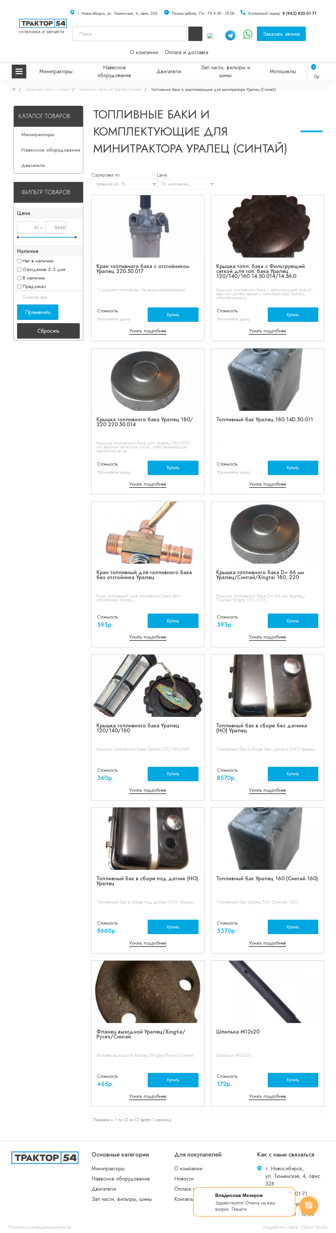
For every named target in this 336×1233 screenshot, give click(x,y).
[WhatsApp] (213, 34)
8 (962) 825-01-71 (300, 13)
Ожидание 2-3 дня (44, 269)
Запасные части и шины (46, 90)
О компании (144, 52)
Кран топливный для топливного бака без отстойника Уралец (144, 575)
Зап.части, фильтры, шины (122, 1199)
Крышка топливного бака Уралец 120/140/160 (137, 728)
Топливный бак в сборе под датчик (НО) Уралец (147, 881)
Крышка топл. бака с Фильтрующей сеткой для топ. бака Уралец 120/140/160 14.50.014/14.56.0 (260, 271)
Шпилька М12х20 (238, 1031)
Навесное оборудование (114, 71)
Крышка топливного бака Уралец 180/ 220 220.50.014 (144, 422)
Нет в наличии (38, 261)
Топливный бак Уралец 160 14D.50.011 (264, 419)
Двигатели (169, 71)
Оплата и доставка (186, 52)
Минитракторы (56, 71)
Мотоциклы (283, 71)
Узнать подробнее (147, 330)
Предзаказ (34, 286)
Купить (173, 314)
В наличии (34, 278)
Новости (184, 1178)
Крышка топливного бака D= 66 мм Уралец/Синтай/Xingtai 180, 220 (260, 575)
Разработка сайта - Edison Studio (295, 1227)
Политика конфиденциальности (40, 1227)
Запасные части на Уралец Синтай (109, 90)
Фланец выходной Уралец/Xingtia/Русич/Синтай (140, 1034)
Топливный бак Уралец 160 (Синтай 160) (267, 878)
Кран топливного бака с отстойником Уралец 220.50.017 (142, 268)
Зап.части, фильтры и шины (225, 71)
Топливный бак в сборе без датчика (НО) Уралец (261, 728)
